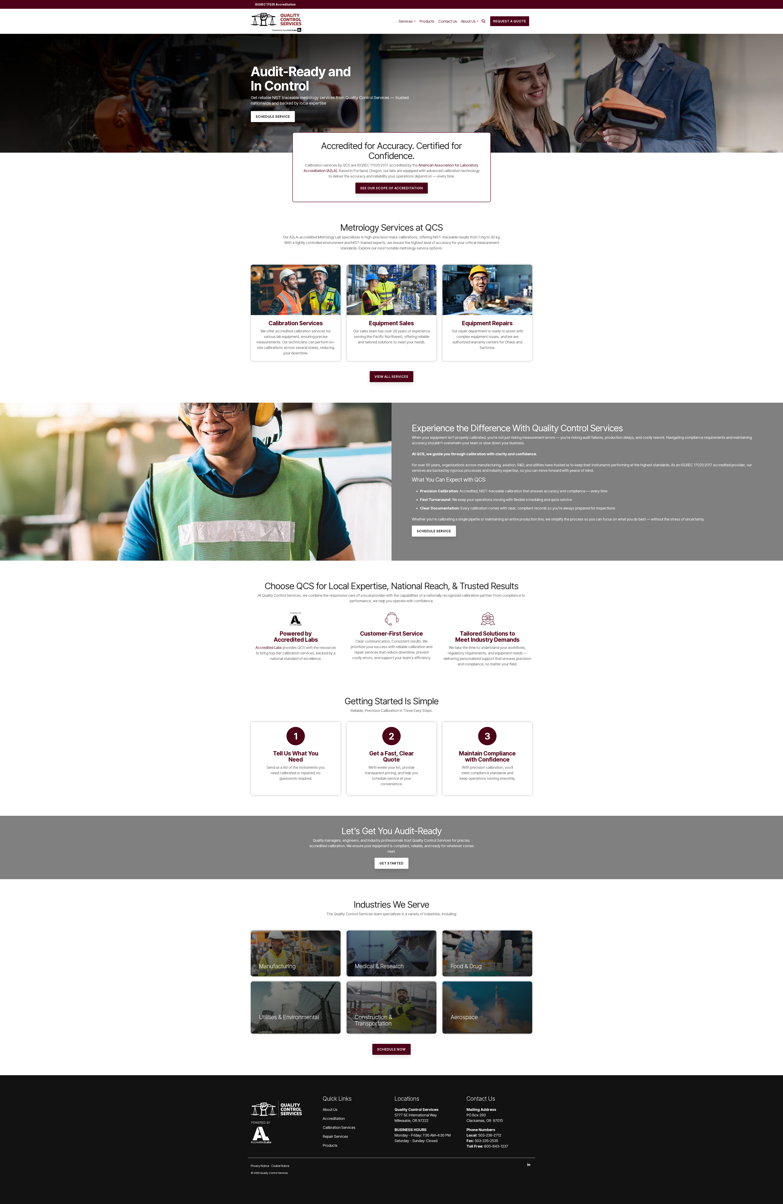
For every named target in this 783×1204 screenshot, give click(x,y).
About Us (468, 21)
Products (427, 21)
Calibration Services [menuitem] (339, 1127)
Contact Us (447, 21)
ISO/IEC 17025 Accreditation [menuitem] (275, 4)
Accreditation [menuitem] (334, 1118)
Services (406, 21)
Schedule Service (434, 531)
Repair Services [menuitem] (335, 1136)
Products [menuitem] (330, 1145)
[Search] (483, 21)
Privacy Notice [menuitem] (260, 1166)
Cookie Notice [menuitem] (280, 1166)
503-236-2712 (489, 1135)
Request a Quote (509, 21)
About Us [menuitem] (330, 1109)
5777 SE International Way (416, 1115)
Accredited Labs (268, 648)
